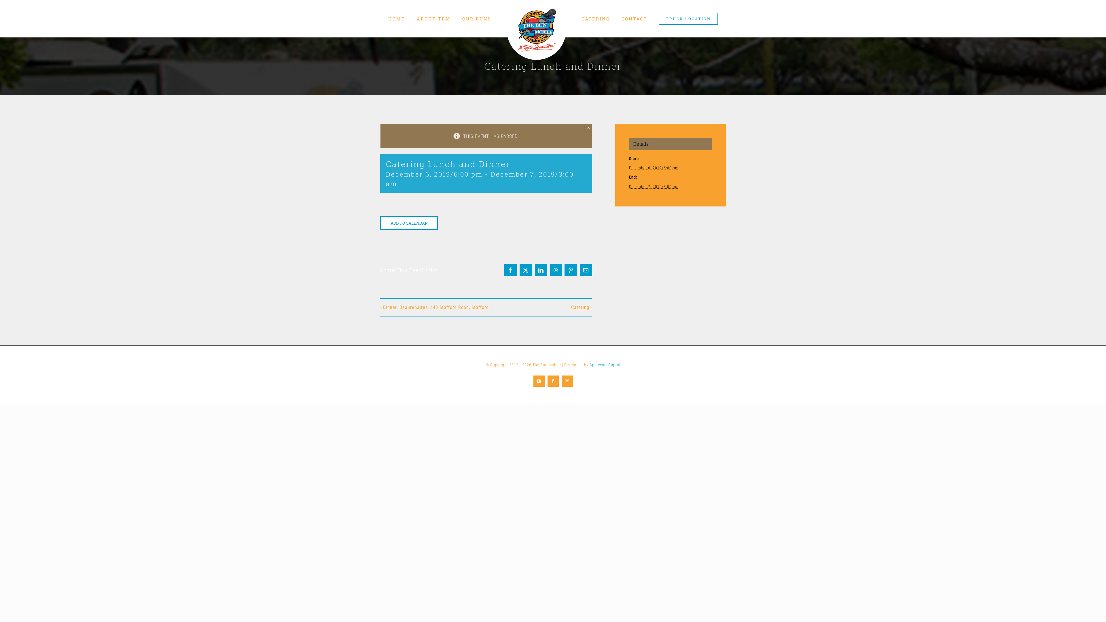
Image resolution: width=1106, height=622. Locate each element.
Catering (580, 307)
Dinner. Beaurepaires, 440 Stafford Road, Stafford (436, 307)
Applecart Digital (605, 365)
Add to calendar (409, 223)
